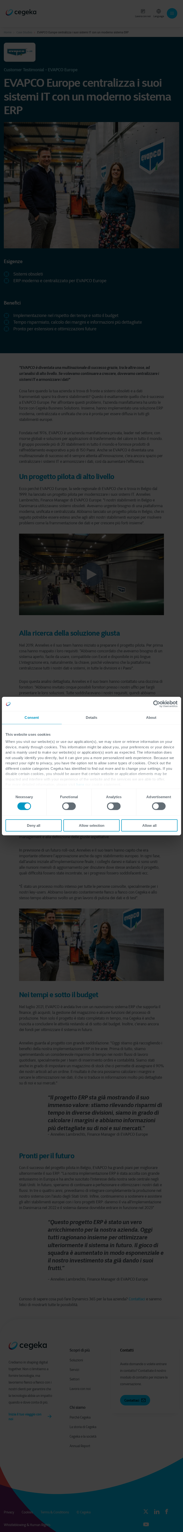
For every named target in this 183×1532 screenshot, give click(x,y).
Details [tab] (91, 717)
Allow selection (91, 825)
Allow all (149, 825)
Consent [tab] (32, 717)
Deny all (33, 825)
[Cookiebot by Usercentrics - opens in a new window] (157, 704)
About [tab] (151, 717)
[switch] (69, 806)
